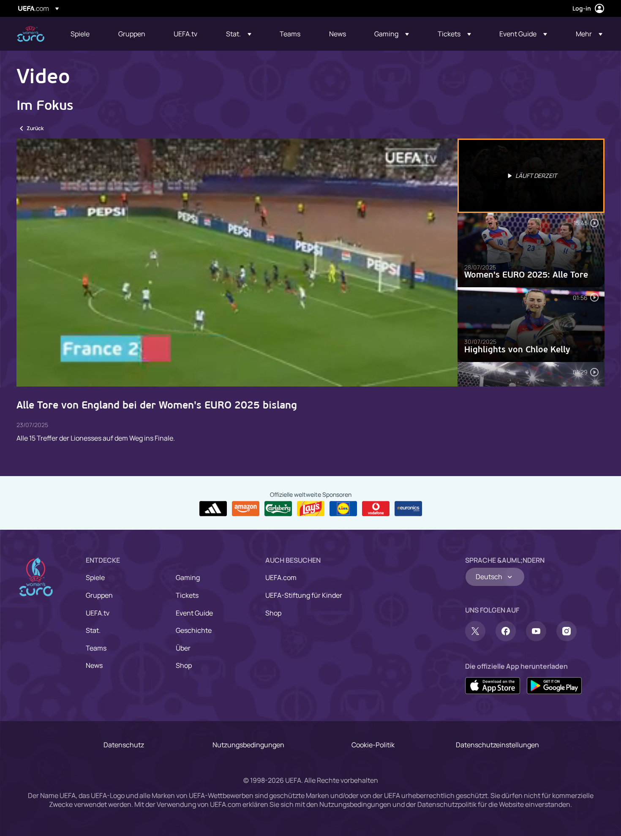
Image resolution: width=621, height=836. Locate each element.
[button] (239, 34)
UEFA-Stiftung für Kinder (303, 595)
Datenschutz (124, 744)
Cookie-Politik (373, 744)
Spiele (95, 577)
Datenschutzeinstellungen (497, 744)
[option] (531, 176)
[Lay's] (310, 508)
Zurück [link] (35, 128)
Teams (96, 648)
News (94, 665)
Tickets (187, 595)
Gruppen (99, 595)
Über (183, 648)
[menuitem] (84, 34)
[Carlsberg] (278, 508)
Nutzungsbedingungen (248, 744)
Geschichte (194, 630)
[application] (237, 263)
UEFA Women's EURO (30, 34)
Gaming (188, 577)
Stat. (93, 630)
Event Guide (194, 613)
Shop (184, 665)
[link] (80, 34)
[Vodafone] (375, 508)
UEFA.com (281, 577)
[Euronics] (408, 508)
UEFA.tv (97, 613)
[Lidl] (343, 508)
